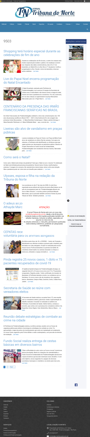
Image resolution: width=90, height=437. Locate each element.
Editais (78, 24)
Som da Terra (50, 413)
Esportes (41, 24)
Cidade (19, 24)
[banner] (45, 234)
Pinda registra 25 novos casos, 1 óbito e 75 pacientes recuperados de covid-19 (33, 261)
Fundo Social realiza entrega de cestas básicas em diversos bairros (30, 342)
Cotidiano (59, 24)
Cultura (12, 24)
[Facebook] (76, 386)
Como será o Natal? (17, 157)
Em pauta (50, 24)
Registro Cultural (51, 411)
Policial (27, 24)
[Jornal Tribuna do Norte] (45, 12)
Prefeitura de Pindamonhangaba (76, 225)
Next (12, 367)
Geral (34, 24)
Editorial (4, 24)
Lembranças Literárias (53, 407)
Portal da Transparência (20, 1)
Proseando (50, 409)
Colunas (68, 24)
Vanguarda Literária (52, 416)
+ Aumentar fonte (78, 1)
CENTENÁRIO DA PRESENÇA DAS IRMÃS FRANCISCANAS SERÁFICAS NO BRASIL (31, 108)
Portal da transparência (76, 220)
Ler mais (35, 71)
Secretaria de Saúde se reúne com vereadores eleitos (27, 290)
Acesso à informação (77, 216)
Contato (85, 24)
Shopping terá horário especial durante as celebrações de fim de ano (32, 53)
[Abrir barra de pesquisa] (87, 29)
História (49, 404)
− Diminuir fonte (68, 1)
